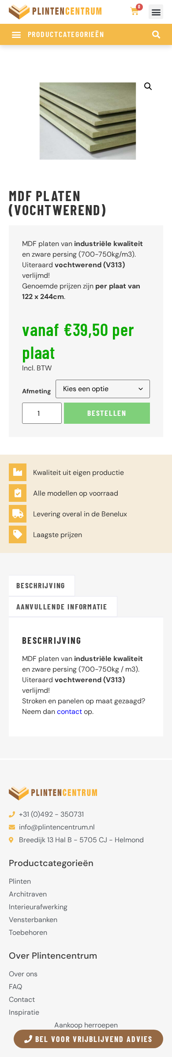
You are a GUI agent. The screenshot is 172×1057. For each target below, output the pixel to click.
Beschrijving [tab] (40, 585)
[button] (156, 11)
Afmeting (36, 391)
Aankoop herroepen (86, 1025)
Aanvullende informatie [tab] (62, 606)
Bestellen (107, 413)
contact (69, 711)
